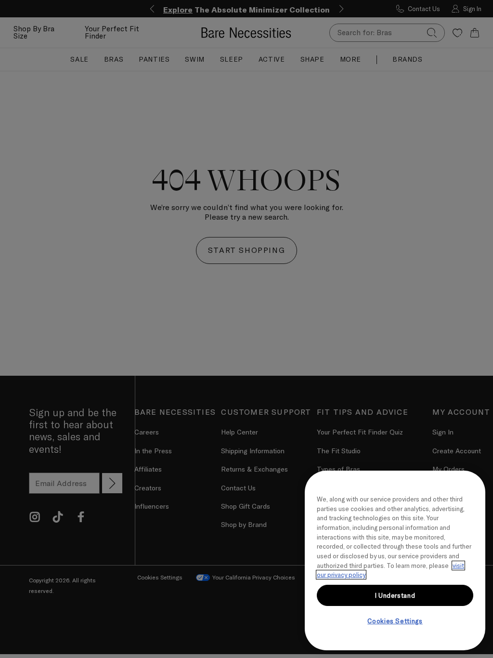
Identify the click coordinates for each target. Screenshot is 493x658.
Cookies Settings (395, 621)
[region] (395, 560)
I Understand (395, 595)
